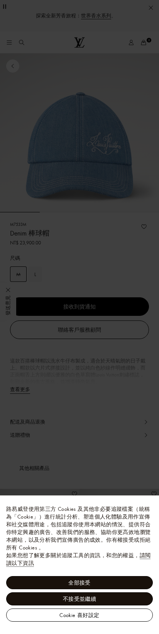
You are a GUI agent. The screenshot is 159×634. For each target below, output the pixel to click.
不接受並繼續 (79, 598)
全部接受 (79, 582)
